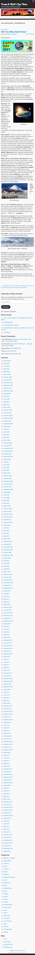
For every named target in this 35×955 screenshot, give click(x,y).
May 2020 (6, 566)
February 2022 (8, 508)
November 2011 (8, 843)
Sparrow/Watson (13, 34)
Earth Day (18, 285)
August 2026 (7, 360)
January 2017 (7, 676)
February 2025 (8, 410)
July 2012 (6, 821)
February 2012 (8, 835)
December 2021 (8, 514)
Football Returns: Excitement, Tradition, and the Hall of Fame (17, 328)
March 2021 (7, 539)
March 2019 (7, 604)
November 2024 (8, 418)
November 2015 (8, 714)
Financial (6, 869)
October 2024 (7, 421)
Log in (5, 939)
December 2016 (8, 678)
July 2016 (6, 692)
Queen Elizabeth (23, 287)
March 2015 (7, 733)
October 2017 (7, 651)
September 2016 (8, 687)
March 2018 (7, 637)
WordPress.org (8, 947)
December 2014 (8, 741)
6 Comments (30, 34)
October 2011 (7, 845)
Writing (6, 932)
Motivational (7, 882)
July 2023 (6, 462)
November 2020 (8, 550)
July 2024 (6, 429)
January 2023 (7, 478)
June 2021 (7, 530)
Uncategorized (8, 929)
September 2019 (8, 588)
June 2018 (7, 629)
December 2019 (8, 580)
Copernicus (12, 285)
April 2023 (6, 470)
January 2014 (7, 771)
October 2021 (7, 519)
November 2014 (8, 744)
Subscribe (6, 307)
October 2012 (7, 813)
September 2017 (8, 654)
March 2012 (7, 832)
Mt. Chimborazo (8, 287)
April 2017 (6, 667)
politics (5, 899)
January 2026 (7, 380)
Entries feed (7, 941)
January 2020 (7, 577)
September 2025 (8, 391)
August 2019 (7, 591)
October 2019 (7, 585)
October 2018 (7, 618)
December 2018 (8, 613)
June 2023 (7, 465)
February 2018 (8, 640)
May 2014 (6, 761)
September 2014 (8, 750)
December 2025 (8, 382)
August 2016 (7, 689)
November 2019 (8, 582)
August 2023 (7, 459)
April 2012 (6, 829)
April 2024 (6, 437)
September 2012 (8, 815)
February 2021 (8, 541)
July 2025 (6, 396)
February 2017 (8, 673)
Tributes (6, 926)
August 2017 (7, 656)
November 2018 (8, 615)
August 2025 (7, 393)
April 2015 (6, 730)
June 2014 (7, 758)
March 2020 (7, 571)
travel (5, 924)
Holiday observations (9, 877)
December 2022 (8, 481)
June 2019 (7, 596)
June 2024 (7, 432)
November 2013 (8, 777)
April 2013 (6, 796)
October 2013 (7, 780)
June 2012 (7, 824)
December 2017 (8, 645)
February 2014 (8, 769)
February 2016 (8, 706)
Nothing (6, 893)
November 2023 (8, 451)
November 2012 (8, 810)
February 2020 (8, 574)
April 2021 (6, 536)
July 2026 (6, 363)
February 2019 (8, 607)
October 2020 (7, 552)
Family (5, 866)
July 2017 (6, 659)
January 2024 (7, 445)
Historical (4, 29)
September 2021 (8, 522)
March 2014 (7, 766)
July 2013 (6, 788)
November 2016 (8, 681)
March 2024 (7, 440)
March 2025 (7, 407)
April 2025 (6, 404)
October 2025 (7, 388)
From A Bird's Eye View (14, 4)
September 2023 (8, 456)
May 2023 (6, 467)
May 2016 (6, 698)
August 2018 (7, 624)
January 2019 (7, 610)
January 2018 (7, 643)
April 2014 (6, 763)
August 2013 (7, 785)
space (5, 910)
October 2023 (7, 454)
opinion (6, 896)
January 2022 (7, 511)
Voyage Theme (23, 952)
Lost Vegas (7, 332)
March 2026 (7, 374)
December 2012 (8, 807)
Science (6, 902)
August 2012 (7, 818)
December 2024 (8, 415)
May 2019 (6, 599)
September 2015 (8, 719)
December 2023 (8, 448)
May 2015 (6, 728)
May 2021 (6, 533)
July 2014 (6, 755)
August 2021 (7, 525)
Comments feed (8, 944)
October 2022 (7, 487)
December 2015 (8, 711)
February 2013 (8, 802)
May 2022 (6, 500)
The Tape (6, 918)
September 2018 (8, 621)
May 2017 (6, 665)
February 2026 (8, 377)
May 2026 (6, 369)
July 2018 (6, 626)
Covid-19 (6, 863)
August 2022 (7, 492)
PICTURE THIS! (8, 322)
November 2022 (8, 484)
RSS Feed (33, 1)
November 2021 (8, 517)
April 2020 (6, 569)
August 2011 (7, 851)
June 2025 (7, 399)
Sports (5, 913)
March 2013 (7, 799)
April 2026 (6, 371)
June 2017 (7, 662)
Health (5, 872)
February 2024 (8, 443)
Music (5, 885)
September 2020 (8, 555)
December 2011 (8, 840)
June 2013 (7, 791)
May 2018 (6, 632)
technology (7, 915)
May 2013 (6, 793)
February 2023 (8, 476)
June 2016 (7, 695)
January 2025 (7, 413)
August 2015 (7, 722)
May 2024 (6, 434)
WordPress (16, 952)
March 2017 (7, 670)
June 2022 (7, 497)
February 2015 (8, 736)
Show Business (8, 904)
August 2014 (7, 752)
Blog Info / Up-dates (9, 858)
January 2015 (7, 739)
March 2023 (7, 473)
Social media (7, 907)
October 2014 (7, 747)
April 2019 (6, 602)
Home (5, 880)
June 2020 (7, 563)
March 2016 (7, 703)
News (5, 891)
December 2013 (8, 774)
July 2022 (6, 495)
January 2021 (7, 544)
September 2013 (8, 782)
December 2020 (8, 547)
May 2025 (6, 402)
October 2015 (7, 717)
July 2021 (6, 528)
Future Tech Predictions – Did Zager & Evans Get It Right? (17, 318)
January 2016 (7, 708)
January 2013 (7, 804)
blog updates (7, 861)
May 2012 (6, 826)
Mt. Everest (15, 287)
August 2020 (7, 558)
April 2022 (6, 503)
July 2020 (6, 561)
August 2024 (7, 426)
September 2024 (8, 424)
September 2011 (8, 848)
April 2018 (6, 634)
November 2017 (8, 648)
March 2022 (7, 506)
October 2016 (7, 684)
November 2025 (8, 385)
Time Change (7, 921)
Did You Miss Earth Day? (13, 31)
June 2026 (7, 366)
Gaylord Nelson (25, 285)
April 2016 (6, 700)
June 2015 (7, 725)
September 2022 (8, 489)
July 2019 (6, 593)
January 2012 (7, 837)
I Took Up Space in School (11, 325)
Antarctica (5, 285)
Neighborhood (8, 888)
